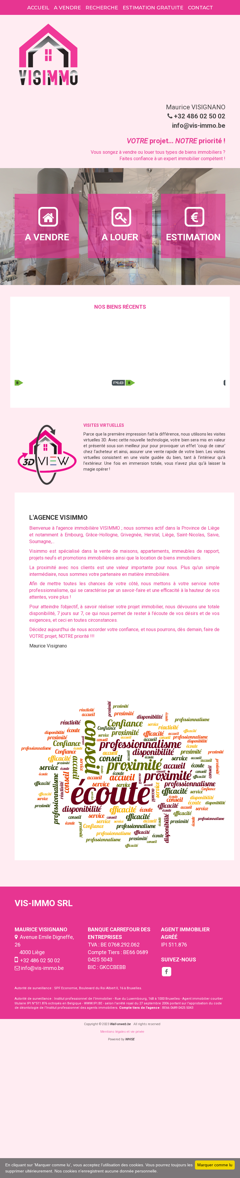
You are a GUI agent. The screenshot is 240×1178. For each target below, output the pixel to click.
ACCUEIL (38, 8)
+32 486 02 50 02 (39, 960)
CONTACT (200, 8)
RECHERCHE (101, 8)
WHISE (130, 1039)
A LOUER (120, 237)
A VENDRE (67, 8)
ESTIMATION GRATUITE (153, 8)
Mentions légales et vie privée (122, 1032)
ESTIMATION (193, 237)
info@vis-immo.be (42, 968)
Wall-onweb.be (120, 1024)
